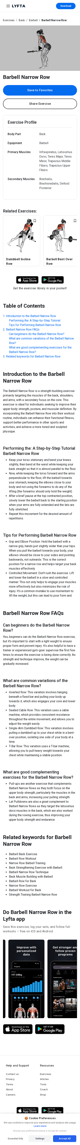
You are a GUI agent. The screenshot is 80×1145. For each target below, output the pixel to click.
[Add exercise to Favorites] (34, 220)
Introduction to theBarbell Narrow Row (31, 316)
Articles (44, 1079)
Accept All (65, 1138)
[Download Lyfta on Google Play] (52, 279)
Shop (43, 1094)
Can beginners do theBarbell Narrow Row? (36, 334)
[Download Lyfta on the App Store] (18, 1029)
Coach (44, 1089)
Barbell (33, 20)
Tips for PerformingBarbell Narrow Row (35, 325)
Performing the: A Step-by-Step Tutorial (34, 320)
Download (65, 6)
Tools (43, 1084)
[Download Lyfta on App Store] (27, 279)
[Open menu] (8, 6)
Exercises (9, 20)
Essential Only (15, 1138)
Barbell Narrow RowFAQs (22, 329)
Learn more (40, 1126)
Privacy (10, 1079)
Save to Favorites (40, 90)
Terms (9, 1084)
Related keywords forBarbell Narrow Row (33, 356)
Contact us (12, 1073)
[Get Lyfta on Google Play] (50, 1029)
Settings (39, 1138)
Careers (10, 1094)
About (9, 1089)
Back (22, 20)
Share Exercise (40, 103)
